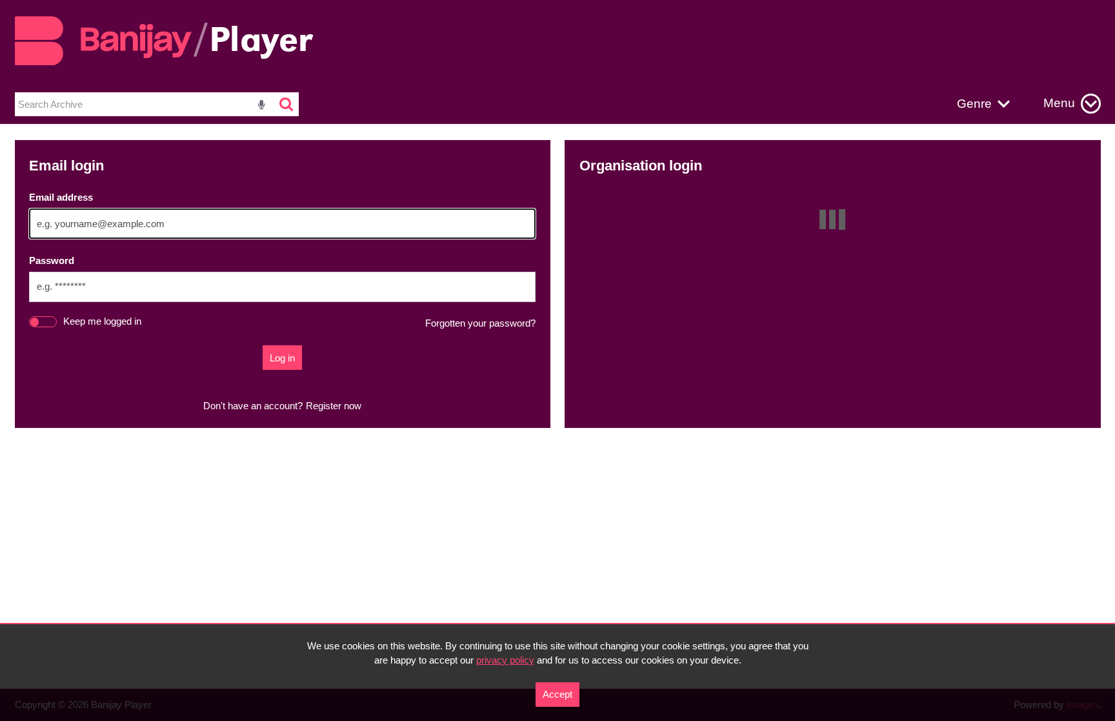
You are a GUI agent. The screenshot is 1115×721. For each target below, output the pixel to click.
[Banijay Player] (171, 62)
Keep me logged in (102, 321)
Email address (61, 197)
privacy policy (505, 660)
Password (51, 260)
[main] (558, 284)
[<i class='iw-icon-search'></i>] (287, 104)
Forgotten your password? (480, 323)
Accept (557, 694)
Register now (333, 405)
